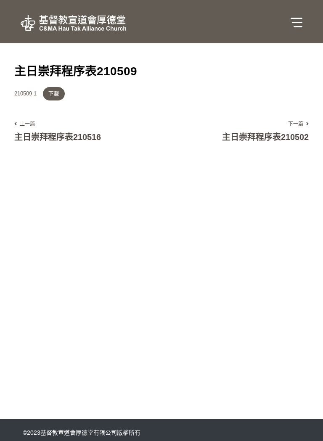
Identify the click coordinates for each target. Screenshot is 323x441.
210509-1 (25, 94)
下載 (53, 93)
